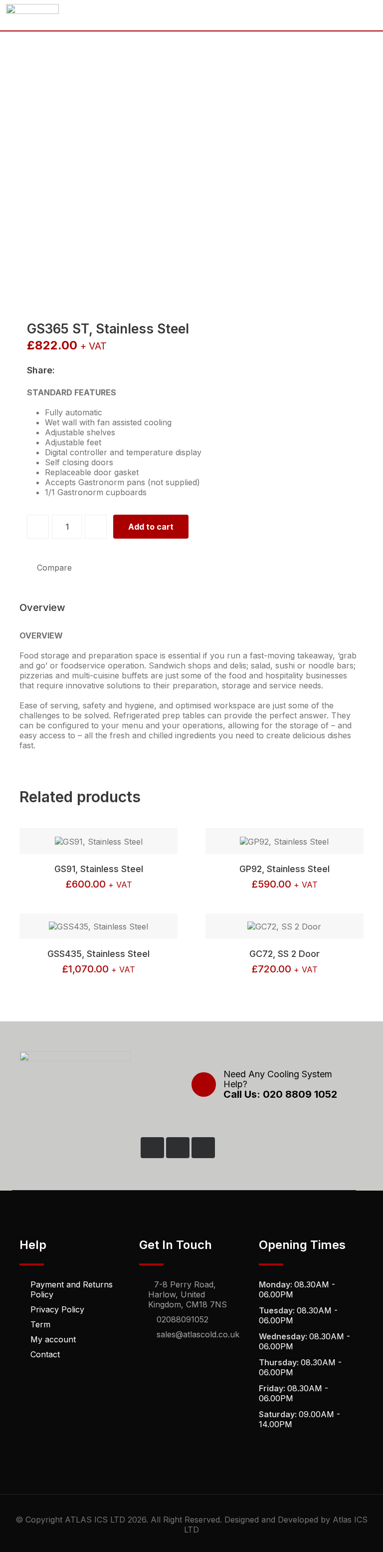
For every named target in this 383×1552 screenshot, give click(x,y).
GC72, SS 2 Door (284, 953)
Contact (45, 1354)
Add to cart (151, 527)
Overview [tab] (42, 608)
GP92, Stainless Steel (284, 869)
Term (40, 1324)
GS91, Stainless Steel (98, 869)
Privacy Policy (57, 1309)
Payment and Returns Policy (71, 1289)
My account (53, 1339)
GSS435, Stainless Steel (98, 953)
